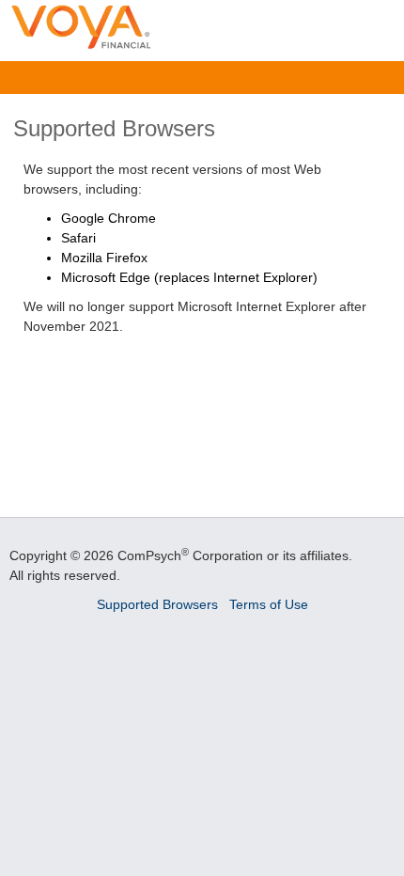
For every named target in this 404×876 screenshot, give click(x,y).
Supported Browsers (157, 604)
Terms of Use (268, 604)
